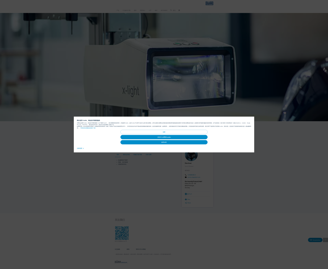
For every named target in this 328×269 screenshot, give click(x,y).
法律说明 (79, 148)
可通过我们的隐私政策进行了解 (88, 128)
